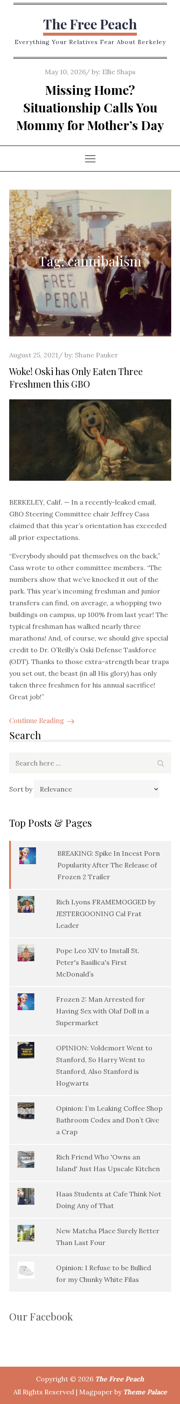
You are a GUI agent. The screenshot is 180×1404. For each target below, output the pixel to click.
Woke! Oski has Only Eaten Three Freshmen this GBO (76, 378)
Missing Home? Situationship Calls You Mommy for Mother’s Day (90, 107)
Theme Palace (145, 1392)
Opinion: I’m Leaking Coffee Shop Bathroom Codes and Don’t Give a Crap (109, 1120)
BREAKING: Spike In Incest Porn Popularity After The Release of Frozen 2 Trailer (108, 865)
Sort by (21, 789)
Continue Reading (36, 720)
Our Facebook (41, 1316)
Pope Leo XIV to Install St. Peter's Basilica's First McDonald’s (97, 962)
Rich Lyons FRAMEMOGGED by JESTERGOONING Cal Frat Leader (105, 914)
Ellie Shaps (119, 72)
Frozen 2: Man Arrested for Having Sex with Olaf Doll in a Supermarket (102, 1011)
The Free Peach (90, 24)
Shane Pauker (96, 355)
